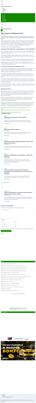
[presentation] (18, 185)
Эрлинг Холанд (25, 107)
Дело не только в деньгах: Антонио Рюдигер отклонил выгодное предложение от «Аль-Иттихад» (13, 274)
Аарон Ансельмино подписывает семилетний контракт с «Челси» (9, 263)
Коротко (2, 31)
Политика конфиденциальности (7, 396)
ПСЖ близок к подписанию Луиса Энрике (15, 117)
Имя (16, 221)
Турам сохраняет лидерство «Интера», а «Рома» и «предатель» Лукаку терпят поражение (15, 109)
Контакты (3, 395)
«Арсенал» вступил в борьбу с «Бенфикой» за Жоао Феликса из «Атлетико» (10, 290)
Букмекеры (4, 9)
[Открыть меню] (1, 30)
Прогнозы (4, 10)
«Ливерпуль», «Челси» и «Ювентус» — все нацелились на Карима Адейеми (10, 283)
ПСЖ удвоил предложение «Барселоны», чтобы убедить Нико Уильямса (10, 272)
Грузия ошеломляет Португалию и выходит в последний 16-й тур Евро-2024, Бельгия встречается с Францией (18, 171)
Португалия (4, 20)
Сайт (15, 226)
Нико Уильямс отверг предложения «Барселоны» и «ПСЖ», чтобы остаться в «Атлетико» (12, 265)
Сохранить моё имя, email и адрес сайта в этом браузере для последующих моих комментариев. (17, 228)
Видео (3, 11)
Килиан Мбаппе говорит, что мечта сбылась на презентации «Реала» (9, 285)
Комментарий (3, 219)
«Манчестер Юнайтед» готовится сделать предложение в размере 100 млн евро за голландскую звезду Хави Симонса (16, 276)
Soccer (3, 8)
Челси (21, 107)
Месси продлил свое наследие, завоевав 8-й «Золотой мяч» (11, 111)
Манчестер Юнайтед (12, 107)
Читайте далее (7, 123)
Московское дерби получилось (12, 129)
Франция (3, 21)
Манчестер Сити (6, 107)
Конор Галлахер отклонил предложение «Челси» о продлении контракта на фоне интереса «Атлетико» (14, 267)
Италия (3, 18)
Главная (3, 394)
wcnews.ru (31, 400)
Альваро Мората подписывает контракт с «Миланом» (7, 281)
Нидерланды (4, 19)
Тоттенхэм (18, 107)
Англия (2, 107)
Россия (3, 13)
